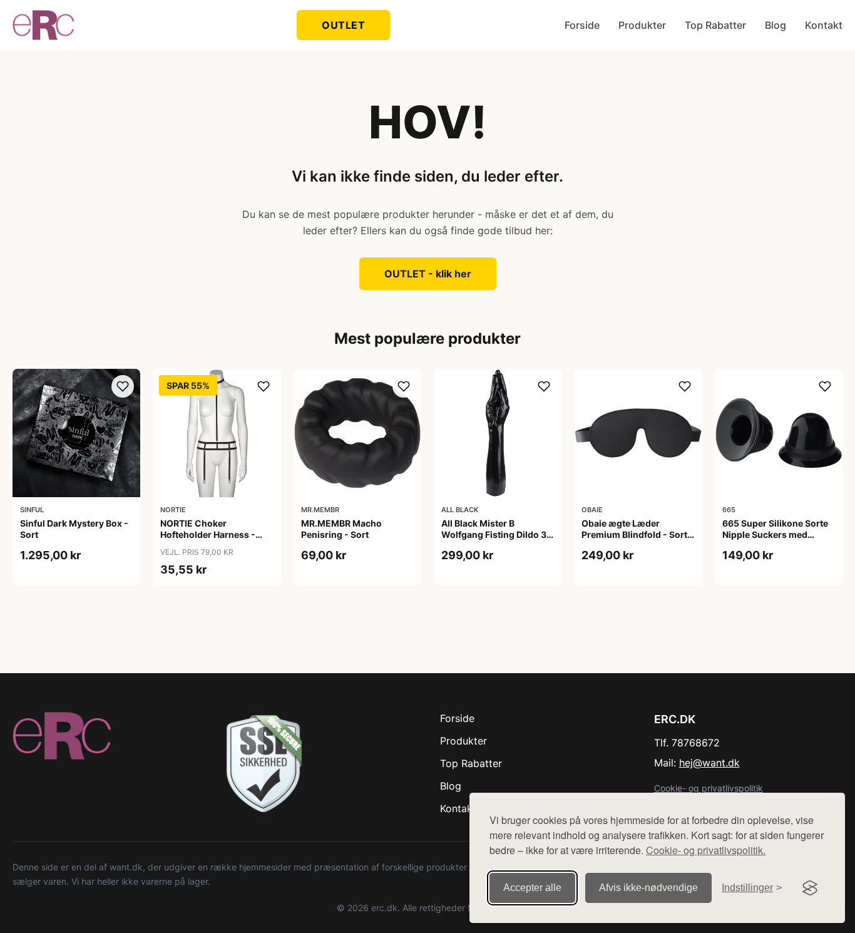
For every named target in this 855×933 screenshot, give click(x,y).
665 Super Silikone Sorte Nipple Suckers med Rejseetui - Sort (775, 534)
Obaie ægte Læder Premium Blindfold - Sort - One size (637, 534)
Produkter (642, 25)
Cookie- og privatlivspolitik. (705, 850)
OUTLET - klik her (427, 273)
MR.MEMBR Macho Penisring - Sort (341, 529)
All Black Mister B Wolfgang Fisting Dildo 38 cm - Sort (496, 534)
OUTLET (343, 25)
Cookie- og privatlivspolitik (708, 788)
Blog (775, 25)
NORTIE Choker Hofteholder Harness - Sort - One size (207, 534)
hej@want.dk (709, 762)
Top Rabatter (715, 25)
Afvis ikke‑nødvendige (648, 887)
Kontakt (823, 25)
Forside (582, 25)
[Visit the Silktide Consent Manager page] (810, 888)
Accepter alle (532, 887)
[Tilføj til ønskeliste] (122, 386)
